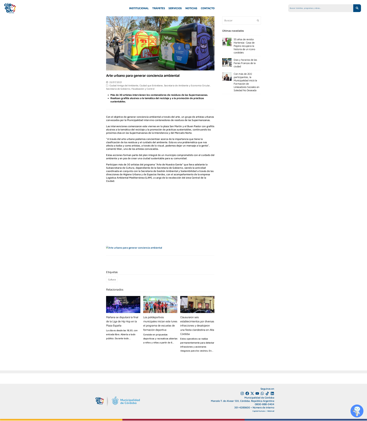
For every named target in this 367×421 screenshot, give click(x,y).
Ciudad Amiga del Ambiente (123, 85)
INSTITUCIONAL (139, 8)
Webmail (270, 411)
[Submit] (258, 20)
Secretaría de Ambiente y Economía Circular (187, 85)
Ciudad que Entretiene (151, 85)
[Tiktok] (267, 393)
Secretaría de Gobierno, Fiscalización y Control (130, 88)
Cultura (112, 279)
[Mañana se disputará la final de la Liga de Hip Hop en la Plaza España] (123, 304)
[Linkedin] (272, 393)
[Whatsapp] (262, 393)
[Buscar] (241, 20)
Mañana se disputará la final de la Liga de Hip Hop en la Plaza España (122, 321)
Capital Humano (258, 411)
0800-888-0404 (264, 404)
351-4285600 (242, 407)
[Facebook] (247, 393)
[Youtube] (257, 393)
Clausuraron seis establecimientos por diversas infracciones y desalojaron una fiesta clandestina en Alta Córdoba (197, 325)
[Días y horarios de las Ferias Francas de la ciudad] (227, 62)
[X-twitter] (252, 393)
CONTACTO (208, 8)
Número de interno (263, 407)
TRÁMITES (158, 8)
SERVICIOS (175, 8)
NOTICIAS (191, 8)
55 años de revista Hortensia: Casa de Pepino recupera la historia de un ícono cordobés (244, 46)
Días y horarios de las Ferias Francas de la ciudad (245, 63)
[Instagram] (242, 393)
